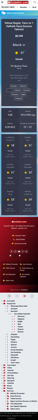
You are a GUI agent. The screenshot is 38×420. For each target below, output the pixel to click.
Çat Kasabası (15, 352)
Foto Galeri (11, 365)
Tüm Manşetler (10, 274)
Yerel (34, 7)
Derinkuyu (14, 357)
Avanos (13, 347)
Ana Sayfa (11, 301)
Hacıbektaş (15, 337)
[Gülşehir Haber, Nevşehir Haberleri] (18, 2)
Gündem (23, 7)
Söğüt (23, 94)
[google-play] (24, 256)
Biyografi (10, 381)
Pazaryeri (15, 94)
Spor (19, 324)
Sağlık (19, 321)
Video (9, 368)
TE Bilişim (24, 290)
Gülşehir (13, 334)
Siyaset (20, 329)
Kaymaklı (14, 355)
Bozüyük (14, 86)
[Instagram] (15, 251)
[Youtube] (19, 251)
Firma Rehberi (12, 373)
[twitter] (9, 296)
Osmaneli (26, 90)
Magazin (20, 319)
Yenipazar (18, 98)
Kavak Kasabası (16, 350)
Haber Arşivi (10, 280)
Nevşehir (14, 311)
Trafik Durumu (10, 268)
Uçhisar (13, 345)
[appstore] (13, 256)
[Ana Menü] (2, 2)
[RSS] (26, 251)
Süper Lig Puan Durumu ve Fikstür (23, 401)
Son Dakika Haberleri (25, 275)
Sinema (20, 332)
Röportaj (10, 378)
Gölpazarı (23, 86)
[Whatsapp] (22, 251)
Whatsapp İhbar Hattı (18, 306)
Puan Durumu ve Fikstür (26, 269)
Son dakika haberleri (22, 314)
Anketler (10, 383)
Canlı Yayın (15, 363)
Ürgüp (13, 339)
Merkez (17, 90)
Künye (9, 386)
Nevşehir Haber (8, 7)
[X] (11, 251)
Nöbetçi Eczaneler (12, 264)
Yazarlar (10, 370)
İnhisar (9, 90)
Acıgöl (13, 360)
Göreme (13, 342)
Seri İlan (10, 375)
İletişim (10, 388)
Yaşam (20, 327)
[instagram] (17, 296)
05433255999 (20, 239)
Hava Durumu (27, 264)
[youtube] (24, 296)
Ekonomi (21, 316)
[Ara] (35, 2)
